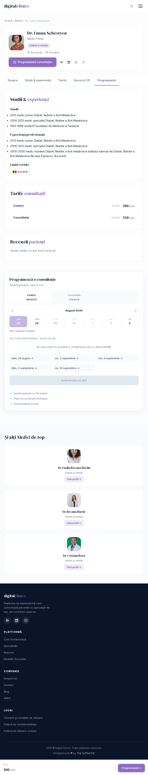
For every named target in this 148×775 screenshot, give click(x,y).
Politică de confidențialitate (20, 724)
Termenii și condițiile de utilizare (23, 717)
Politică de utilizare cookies (20, 730)
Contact (8, 685)
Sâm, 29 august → (22, 358)
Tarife (62, 80)
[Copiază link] (83, 62)
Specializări (11, 645)
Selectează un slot (74, 380)
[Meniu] (140, 6)
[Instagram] (25, 620)
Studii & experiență (38, 80)
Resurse (9, 652)
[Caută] (131, 6)
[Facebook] (7, 620)
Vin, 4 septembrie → (110, 358)
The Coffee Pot (86, 753)
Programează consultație (35, 62)
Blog (6, 691)
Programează (107, 80)
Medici (19, 20)
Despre (13, 80)
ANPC (7, 698)
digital (16, 6)
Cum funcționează (15, 639)
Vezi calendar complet (22, 331)
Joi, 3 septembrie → (67, 358)
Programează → (131, 767)
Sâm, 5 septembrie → (24, 368)
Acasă (8, 20)
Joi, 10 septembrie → (67, 368)
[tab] (31, 297)
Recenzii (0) (82, 80)
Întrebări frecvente (15, 659)
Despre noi (10, 678)
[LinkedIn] (16, 620)
